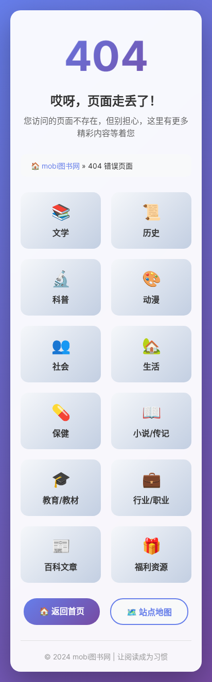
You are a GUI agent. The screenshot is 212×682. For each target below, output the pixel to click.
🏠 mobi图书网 (55, 165)
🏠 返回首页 (61, 611)
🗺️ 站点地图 (149, 612)
